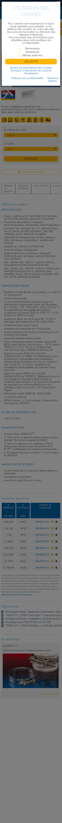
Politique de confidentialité (27, 78)
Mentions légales (53, 79)
